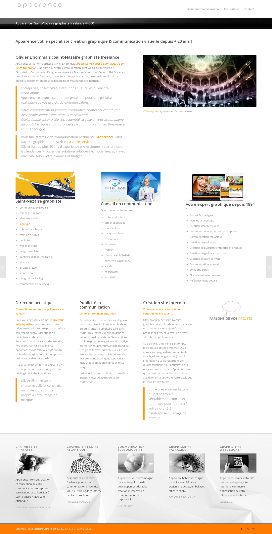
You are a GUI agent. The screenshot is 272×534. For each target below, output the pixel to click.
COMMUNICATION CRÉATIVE (33, 507)
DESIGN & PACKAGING (182, 497)
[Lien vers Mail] (253, 529)
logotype (25, 224)
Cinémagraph (151, 111)
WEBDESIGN (227, 501)
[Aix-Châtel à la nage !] (3, 267)
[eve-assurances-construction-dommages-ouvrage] (130, 187)
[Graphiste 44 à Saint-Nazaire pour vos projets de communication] (230, 311)
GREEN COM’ (125, 506)
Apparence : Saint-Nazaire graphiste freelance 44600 (55, 23)
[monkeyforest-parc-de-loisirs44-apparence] (216, 187)
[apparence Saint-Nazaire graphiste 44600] (199, 81)
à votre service (80, 142)
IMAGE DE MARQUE (78, 501)
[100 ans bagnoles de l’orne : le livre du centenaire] (269, 267)
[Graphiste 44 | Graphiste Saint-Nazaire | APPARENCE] (39, 9)
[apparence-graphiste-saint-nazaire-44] (45, 185)
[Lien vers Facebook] (242, 529)
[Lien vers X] (247, 529)
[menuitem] (203, 9)
